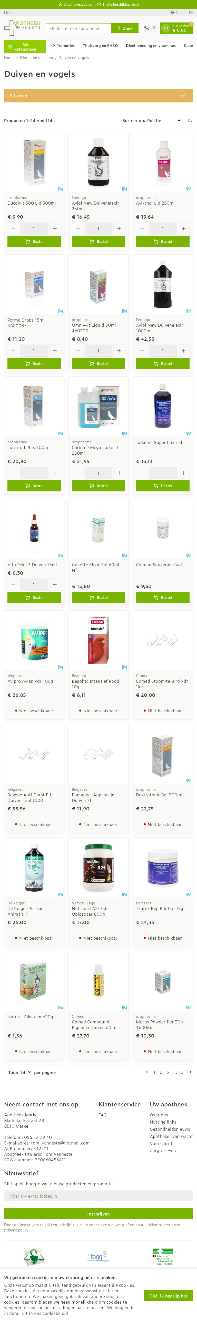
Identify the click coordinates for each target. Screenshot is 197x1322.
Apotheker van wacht (171, 1136)
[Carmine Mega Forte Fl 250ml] (99, 406)
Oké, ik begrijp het (168, 1296)
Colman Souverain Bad (159, 564)
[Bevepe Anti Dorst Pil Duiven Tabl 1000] (34, 754)
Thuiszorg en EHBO (100, 45)
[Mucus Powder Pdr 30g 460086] (163, 981)
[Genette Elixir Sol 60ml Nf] (99, 529)
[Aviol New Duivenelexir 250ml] (99, 162)
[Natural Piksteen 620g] (34, 981)
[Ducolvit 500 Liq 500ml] (34, 162)
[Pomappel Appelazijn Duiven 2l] (99, 754)
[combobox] (78, 28)
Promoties (65, 45)
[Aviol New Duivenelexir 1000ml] (163, 284)
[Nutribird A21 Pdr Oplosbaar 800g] (99, 867)
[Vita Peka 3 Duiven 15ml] (34, 529)
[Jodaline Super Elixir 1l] (163, 406)
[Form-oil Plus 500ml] (34, 406)
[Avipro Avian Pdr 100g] (34, 640)
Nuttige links (163, 1122)
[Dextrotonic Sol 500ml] (163, 754)
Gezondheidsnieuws (170, 1129)
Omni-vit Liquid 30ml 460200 (94, 328)
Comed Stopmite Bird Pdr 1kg (162, 684)
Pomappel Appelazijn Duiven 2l (93, 797)
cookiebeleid (55, 1313)
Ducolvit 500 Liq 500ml (31, 203)
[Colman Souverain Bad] (163, 529)
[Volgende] (189, 1072)
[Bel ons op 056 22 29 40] (146, 28)
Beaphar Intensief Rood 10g (95, 684)
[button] (98, 95)
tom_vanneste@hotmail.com (60, 1143)
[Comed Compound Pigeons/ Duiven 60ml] (99, 981)
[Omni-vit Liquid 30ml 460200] (99, 284)
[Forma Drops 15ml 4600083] (34, 284)
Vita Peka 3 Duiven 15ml (32, 564)
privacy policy (16, 1229)
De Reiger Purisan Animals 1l (25, 911)
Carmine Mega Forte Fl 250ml (95, 450)
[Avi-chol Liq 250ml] (163, 162)
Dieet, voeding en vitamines (151, 45)
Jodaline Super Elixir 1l (159, 442)
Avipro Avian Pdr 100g (30, 681)
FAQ (102, 1114)
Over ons (159, 1114)
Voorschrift (161, 1143)
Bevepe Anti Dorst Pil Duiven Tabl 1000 (29, 797)
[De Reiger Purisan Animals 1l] (34, 867)
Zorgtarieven (163, 1150)
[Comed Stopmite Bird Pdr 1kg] (163, 640)
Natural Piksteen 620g (30, 1016)
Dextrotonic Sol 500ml (159, 795)
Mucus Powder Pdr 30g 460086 (159, 1024)
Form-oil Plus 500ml (28, 447)
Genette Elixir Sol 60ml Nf (95, 567)
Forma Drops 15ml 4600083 (26, 322)
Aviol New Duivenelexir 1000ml (159, 328)
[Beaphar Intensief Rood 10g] (99, 640)
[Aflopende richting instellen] (190, 120)
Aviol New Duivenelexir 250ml (95, 205)
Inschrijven (98, 1214)
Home (9, 57)
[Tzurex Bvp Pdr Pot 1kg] (163, 867)
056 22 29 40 (38, 1137)
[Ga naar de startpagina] (22, 28)
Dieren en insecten (36, 57)
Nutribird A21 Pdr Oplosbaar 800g (90, 911)
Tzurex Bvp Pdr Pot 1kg (159, 908)
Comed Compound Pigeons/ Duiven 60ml (94, 1024)
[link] (148, 1072)
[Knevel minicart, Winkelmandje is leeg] (165, 28)
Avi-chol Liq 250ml (155, 203)
